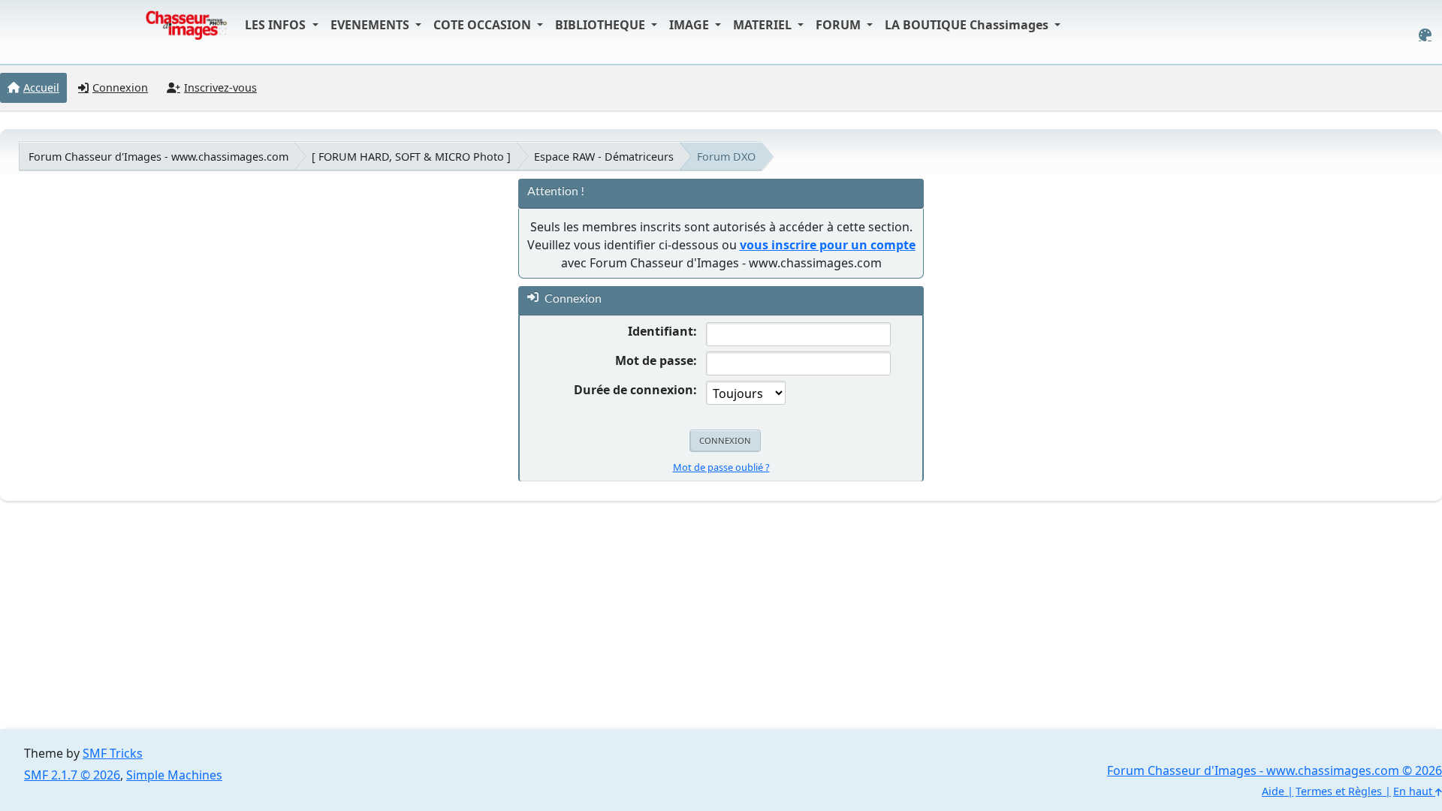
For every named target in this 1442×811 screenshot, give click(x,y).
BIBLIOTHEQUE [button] (601, 25)
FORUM (840, 25)
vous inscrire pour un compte (828, 245)
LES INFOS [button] (277, 25)
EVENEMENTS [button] (371, 25)
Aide (1273, 791)
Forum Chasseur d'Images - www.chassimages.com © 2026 (1274, 770)
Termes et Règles (1339, 791)
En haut (1414, 791)
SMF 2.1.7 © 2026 (72, 775)
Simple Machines (174, 775)
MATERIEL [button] (764, 25)
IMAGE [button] (690, 25)
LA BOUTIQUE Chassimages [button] (968, 25)
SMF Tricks (113, 753)
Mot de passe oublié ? (721, 467)
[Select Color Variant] (1425, 35)
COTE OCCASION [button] (483, 25)
